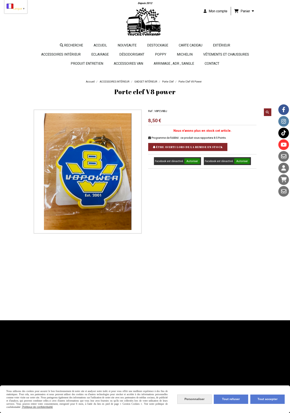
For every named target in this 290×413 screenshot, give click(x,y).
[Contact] (283, 156)
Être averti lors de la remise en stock (189, 147)
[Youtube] (283, 144)
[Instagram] (283, 121)
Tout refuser (231, 399)
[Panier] (283, 179)
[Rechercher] (267, 112)
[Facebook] (283, 109)
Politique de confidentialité (37, 407)
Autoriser (192, 161)
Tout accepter (267, 399)
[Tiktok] (283, 133)
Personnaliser (194, 399)
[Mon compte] (283, 168)
